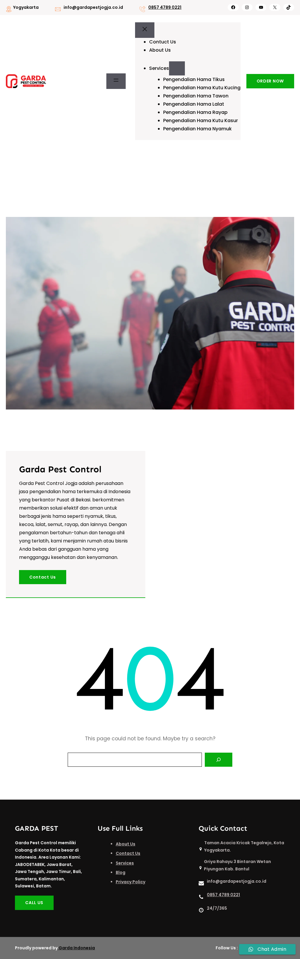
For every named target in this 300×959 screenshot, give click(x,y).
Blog (120, 872)
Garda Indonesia (77, 948)
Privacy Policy (130, 882)
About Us (125, 844)
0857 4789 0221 (164, 7)
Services (125, 863)
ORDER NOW (270, 81)
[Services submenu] (177, 68)
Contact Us (42, 577)
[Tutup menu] (144, 30)
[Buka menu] (116, 81)
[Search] (218, 760)
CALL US (34, 903)
